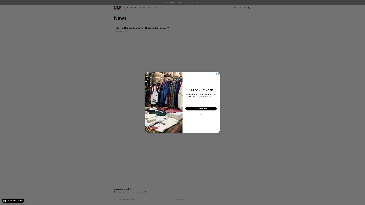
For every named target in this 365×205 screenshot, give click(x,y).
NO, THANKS (201, 114)
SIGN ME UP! (201, 108)
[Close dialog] (217, 74)
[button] (13, 201)
